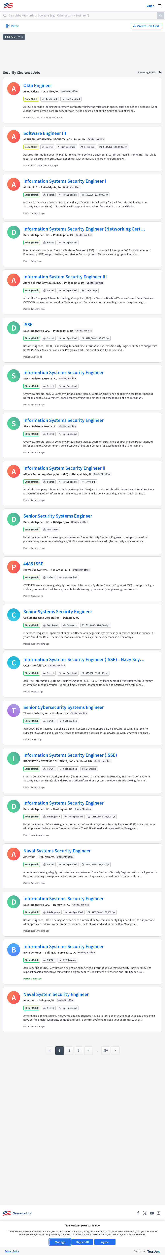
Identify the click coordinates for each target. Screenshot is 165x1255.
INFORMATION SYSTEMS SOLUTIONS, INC (48, 761)
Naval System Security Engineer (56, 994)
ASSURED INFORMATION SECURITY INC (46, 139)
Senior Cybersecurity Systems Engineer (63, 707)
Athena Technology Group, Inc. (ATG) (45, 474)
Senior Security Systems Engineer (57, 516)
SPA (25, 378)
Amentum (29, 857)
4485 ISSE (33, 564)
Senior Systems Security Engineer (57, 611)
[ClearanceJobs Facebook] (138, 1213)
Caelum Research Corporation (41, 617)
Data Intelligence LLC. (36, 235)
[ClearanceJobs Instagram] (158, 1213)
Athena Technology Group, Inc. (42, 283)
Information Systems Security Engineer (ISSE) (70, 755)
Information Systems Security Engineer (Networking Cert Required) (81, 229)
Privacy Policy (12, 1251)
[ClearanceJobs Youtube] (151, 1213)
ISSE (28, 324)
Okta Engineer (37, 85)
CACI (26, 665)
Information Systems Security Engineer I (64, 181)
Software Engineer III (44, 133)
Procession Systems (35, 570)
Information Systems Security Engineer (63, 372)
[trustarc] (153, 1251)
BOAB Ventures (32, 952)
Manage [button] (60, 1242)
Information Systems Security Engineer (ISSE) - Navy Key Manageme (81, 659)
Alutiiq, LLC (30, 187)
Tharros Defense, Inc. (36, 713)
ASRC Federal (31, 91)
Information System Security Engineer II (64, 468)
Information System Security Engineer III (65, 277)
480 (105, 1050)
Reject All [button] (82, 1242)
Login (150, 6)
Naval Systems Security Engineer (57, 851)
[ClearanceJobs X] (144, 1213)
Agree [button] (105, 1242)
